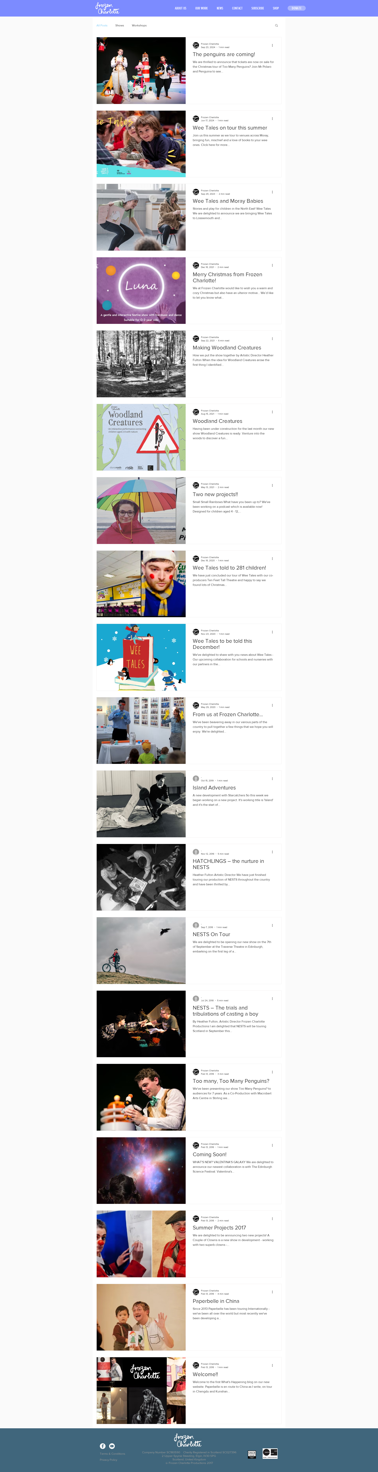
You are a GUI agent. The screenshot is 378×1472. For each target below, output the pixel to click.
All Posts (101, 25)
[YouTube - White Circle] (112, 1446)
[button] (201, 8)
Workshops (139, 25)
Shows (119, 25)
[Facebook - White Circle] (103, 1446)
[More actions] (273, 45)
